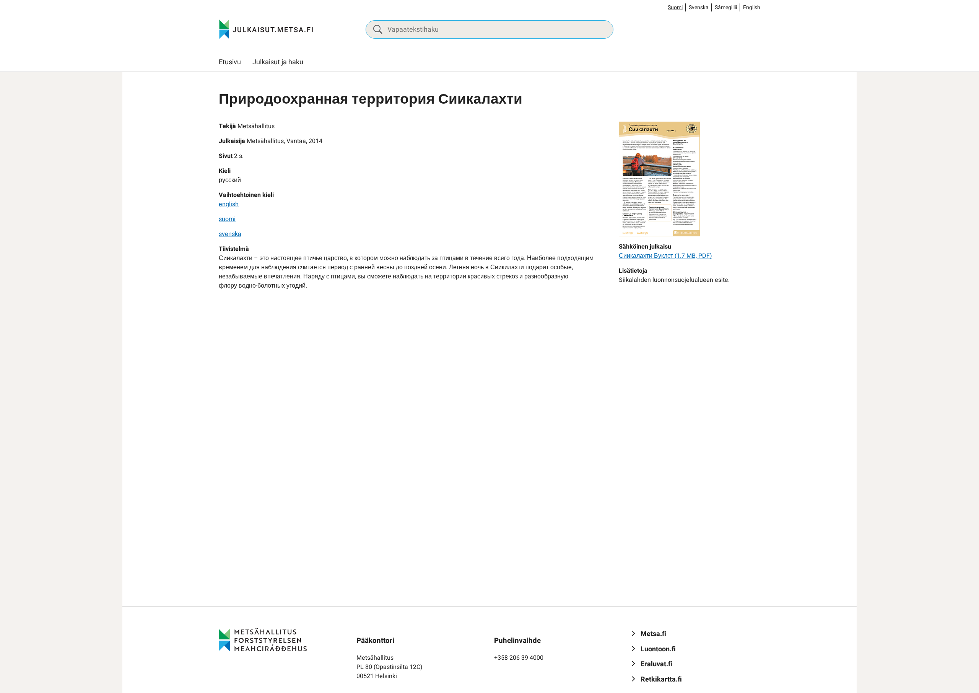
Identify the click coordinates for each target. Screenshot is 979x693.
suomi (227, 219)
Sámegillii (726, 7)
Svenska (699, 7)
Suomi (675, 7)
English (751, 7)
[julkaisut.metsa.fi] (263, 639)
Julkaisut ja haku (277, 62)
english (229, 204)
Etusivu (230, 62)
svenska (230, 234)
